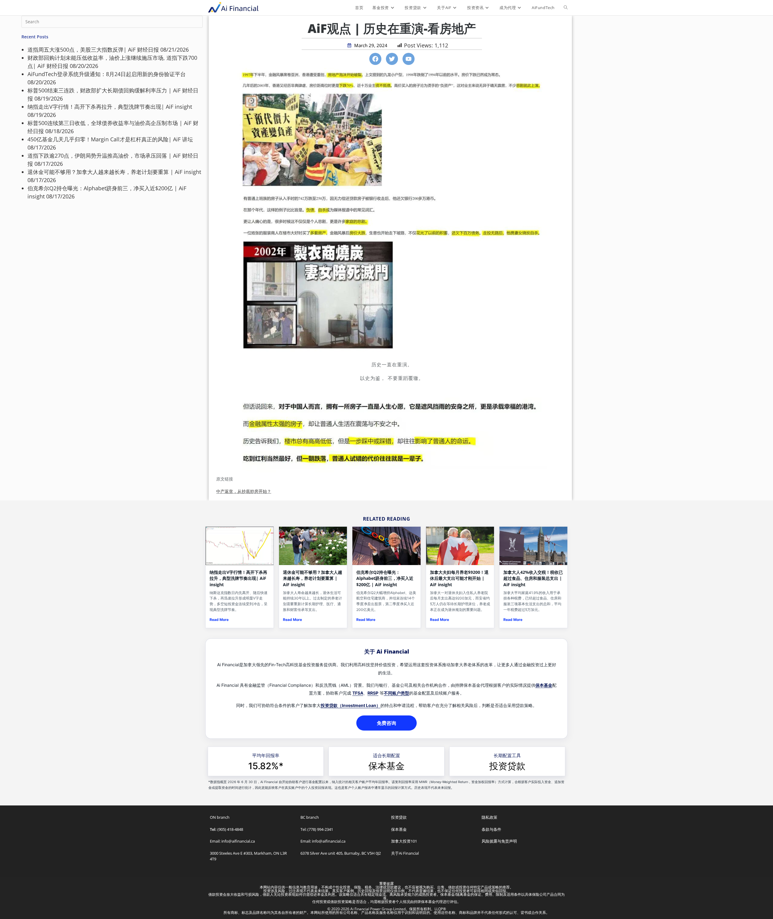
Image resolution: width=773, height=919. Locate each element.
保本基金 (543, 685)
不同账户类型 (396, 693)
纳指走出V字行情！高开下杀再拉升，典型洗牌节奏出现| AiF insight (109, 106)
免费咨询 (386, 723)
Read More (219, 619)
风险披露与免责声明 (499, 841)
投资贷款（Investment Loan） (350, 705)
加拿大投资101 (404, 841)
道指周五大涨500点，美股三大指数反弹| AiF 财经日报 (93, 49)
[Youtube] (409, 59)
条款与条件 (491, 829)
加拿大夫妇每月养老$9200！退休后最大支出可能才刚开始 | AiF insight (459, 578)
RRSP (372, 693)
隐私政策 (489, 817)
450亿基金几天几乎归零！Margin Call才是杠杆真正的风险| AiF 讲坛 (110, 139)
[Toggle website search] (565, 7)
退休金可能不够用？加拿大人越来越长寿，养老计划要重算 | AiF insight (114, 171)
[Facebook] (375, 59)
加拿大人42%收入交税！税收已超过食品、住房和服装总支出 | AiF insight (533, 578)
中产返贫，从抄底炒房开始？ (243, 491)
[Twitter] (392, 59)
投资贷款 (507, 765)
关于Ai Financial (405, 853)
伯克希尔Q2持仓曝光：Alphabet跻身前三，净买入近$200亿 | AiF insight (384, 578)
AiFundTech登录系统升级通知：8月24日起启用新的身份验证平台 (106, 74)
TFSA (357, 693)
